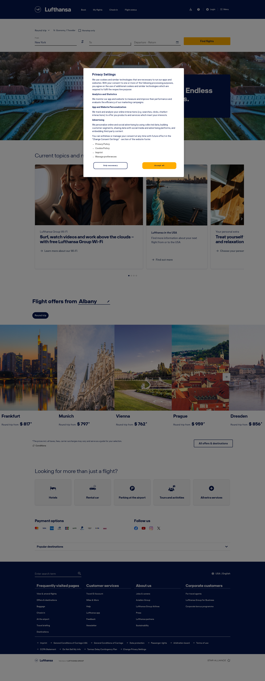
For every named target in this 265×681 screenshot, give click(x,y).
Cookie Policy (102, 148)
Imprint (99, 152)
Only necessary (110, 165)
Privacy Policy (102, 144)
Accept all (159, 165)
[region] (133, 122)
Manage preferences (106, 156)
